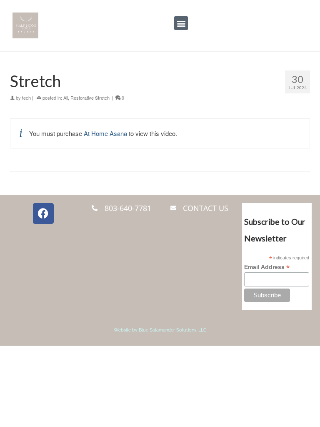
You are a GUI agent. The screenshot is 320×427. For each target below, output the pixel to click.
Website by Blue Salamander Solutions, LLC (160, 330)
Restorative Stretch (90, 97)
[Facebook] (43, 213)
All (65, 97)
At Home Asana (105, 133)
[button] (181, 23)
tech (26, 97)
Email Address (267, 267)
